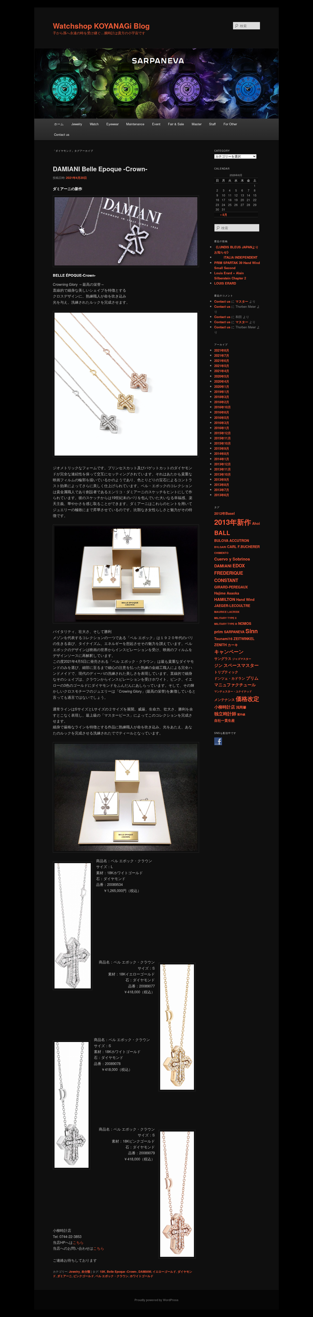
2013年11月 (222, 469)
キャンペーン (229, 651)
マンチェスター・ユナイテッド (233, 691)
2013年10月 (222, 474)
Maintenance (135, 124)
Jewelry (76, 124)
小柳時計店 (224, 707)
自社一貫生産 (224, 720)
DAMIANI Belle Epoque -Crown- (100, 168)
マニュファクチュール (235, 684)
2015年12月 (222, 433)
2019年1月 (221, 391)
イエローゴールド (164, 1271)
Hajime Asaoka (226, 593)
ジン (218, 665)
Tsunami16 (223, 638)
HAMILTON (224, 599)
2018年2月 (221, 402)
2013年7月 (221, 489)
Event (156, 124)
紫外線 (241, 714)
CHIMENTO (221, 553)
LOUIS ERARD (225, 283)
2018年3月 (221, 396)
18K (102, 1271)
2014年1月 (221, 459)
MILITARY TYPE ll (225, 618)
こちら (78, 1242)
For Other (230, 124)
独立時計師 (225, 713)
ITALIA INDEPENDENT (235, 257)
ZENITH (220, 644)
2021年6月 (221, 360)
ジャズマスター (241, 659)
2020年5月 (221, 376)
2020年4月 (221, 381)
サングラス (222, 658)
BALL (222, 532)
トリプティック (226, 671)
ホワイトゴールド (141, 1276)
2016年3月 (221, 422)
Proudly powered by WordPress (156, 1300)
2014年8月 (221, 453)
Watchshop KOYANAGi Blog (101, 25)
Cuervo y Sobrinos (232, 559)
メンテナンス (224, 699)
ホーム (59, 124)
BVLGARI (220, 547)
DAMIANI (144, 1271)
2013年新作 (232, 522)
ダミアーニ (64, 1276)
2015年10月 (222, 443)
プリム (252, 678)
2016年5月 (221, 417)
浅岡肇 (241, 707)
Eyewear (112, 124)
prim (218, 631)
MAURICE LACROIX (226, 612)
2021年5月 (221, 365)
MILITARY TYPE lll (225, 624)
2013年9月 (221, 479)
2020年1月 (221, 386)
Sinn (252, 631)
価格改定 (247, 698)
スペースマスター (241, 665)
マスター (241, 301)
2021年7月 (221, 355)
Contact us (61, 134)
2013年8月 (221, 484)
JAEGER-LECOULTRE (232, 605)
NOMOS (244, 623)
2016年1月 (221, 427)
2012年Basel (224, 513)
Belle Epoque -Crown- (122, 1271)
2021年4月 (221, 370)
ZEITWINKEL (244, 638)
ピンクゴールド (83, 1276)
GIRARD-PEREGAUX (231, 586)
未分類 (85, 1271)
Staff (212, 124)
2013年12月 (222, 464)
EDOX (239, 565)
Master (196, 124)
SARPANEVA (234, 631)
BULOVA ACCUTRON (231, 540)
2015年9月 (221, 448)
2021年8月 (221, 350)
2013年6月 (221, 494)
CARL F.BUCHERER (243, 546)
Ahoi (256, 523)
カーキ (233, 644)
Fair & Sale (176, 124)
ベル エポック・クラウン (111, 1276)
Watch (94, 124)
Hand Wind (245, 599)
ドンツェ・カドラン (229, 678)
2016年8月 (221, 412)
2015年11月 (222, 438)
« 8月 (223, 214)
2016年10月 (222, 407)
